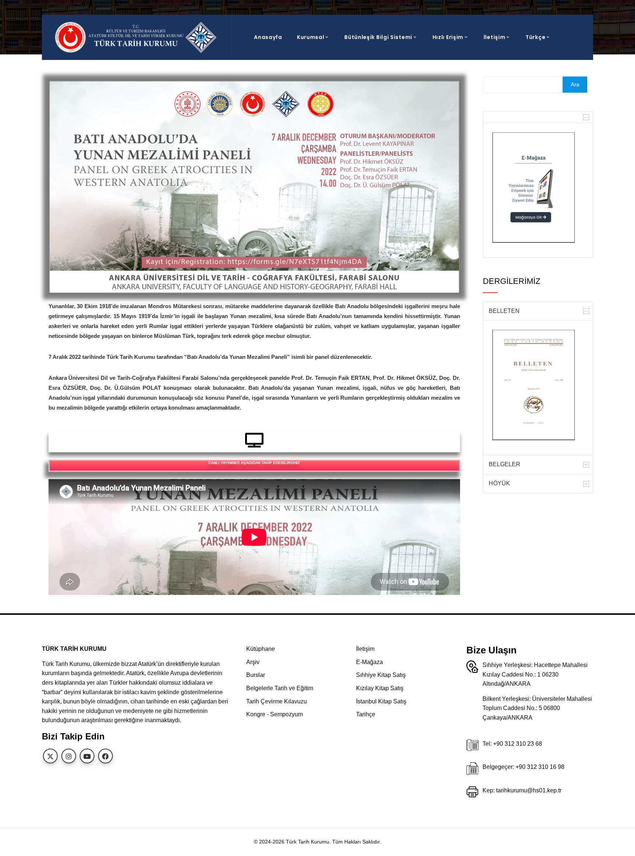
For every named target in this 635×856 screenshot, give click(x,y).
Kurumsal (310, 37)
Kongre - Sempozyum (274, 714)
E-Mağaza (369, 662)
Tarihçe (365, 714)
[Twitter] (50, 756)
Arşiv (252, 662)
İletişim (495, 37)
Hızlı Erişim (448, 37)
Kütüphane (260, 649)
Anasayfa (268, 37)
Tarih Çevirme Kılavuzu (276, 701)
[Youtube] (87, 756)
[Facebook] (105, 756)
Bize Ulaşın (491, 650)
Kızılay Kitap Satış (379, 688)
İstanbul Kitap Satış (381, 701)
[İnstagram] (68, 756)
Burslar (255, 675)
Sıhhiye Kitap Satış (381, 675)
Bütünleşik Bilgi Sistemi (378, 37)
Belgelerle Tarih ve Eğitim (279, 688)
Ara (575, 84)
